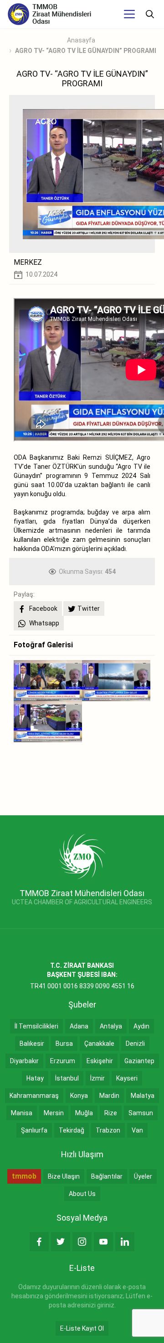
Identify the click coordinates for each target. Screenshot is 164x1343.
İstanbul (67, 1078)
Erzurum (62, 1061)
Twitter (88, 608)
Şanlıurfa (34, 1130)
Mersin (54, 1113)
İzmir (97, 1078)
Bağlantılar (107, 1176)
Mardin (109, 1095)
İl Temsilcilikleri (36, 1026)
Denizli (135, 1043)
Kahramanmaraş (34, 1095)
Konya (79, 1095)
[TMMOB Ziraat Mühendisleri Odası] (82, 855)
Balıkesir (32, 1043)
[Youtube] (103, 1241)
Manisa (21, 1113)
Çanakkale (99, 1043)
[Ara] (149, 14)
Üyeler (143, 1176)
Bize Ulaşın (64, 1176)
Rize (110, 1113)
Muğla (84, 1113)
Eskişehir (100, 1061)
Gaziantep (139, 1061)
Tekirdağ (71, 1130)
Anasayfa (81, 40)
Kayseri (127, 1078)
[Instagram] (82, 1241)
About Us (82, 1193)
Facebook (42, 608)
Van (137, 1130)
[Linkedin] (124, 1241)
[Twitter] (60, 1241)
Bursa (64, 1043)
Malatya (142, 1095)
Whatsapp (43, 623)
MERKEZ (28, 262)
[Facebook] (39, 1241)
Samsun (140, 1113)
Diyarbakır (24, 1061)
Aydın (141, 1026)
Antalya (111, 1026)
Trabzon (108, 1130)
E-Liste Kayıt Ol (82, 1328)
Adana (79, 1026)
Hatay (35, 1078)
